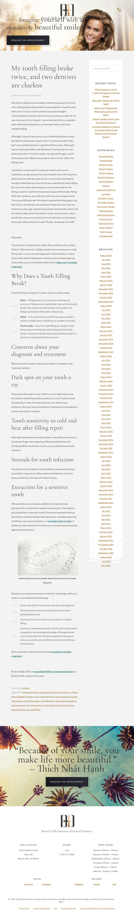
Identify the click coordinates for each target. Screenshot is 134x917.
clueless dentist (45, 692)
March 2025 (105, 326)
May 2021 (105, 519)
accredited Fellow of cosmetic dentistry (54, 671)
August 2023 (106, 406)
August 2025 (106, 306)
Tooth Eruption (106, 219)
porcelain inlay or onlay (60, 521)
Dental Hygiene (106, 169)
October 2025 (106, 297)
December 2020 (106, 540)
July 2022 (106, 461)
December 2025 (106, 289)
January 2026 (106, 285)
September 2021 (105, 502)
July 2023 (106, 410)
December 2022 (106, 440)
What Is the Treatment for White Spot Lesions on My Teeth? (106, 111)
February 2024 (106, 381)
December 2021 (106, 490)
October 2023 (106, 398)
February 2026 (106, 280)
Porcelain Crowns (106, 198)
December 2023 (106, 389)
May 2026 (105, 268)
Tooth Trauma (106, 232)
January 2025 (106, 335)
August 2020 (106, 557)
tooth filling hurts (48, 701)
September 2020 (105, 553)
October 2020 (106, 549)
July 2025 (106, 310)
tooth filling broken (32, 701)
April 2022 (106, 473)
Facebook (28, 884)
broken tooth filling (30, 692)
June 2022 (106, 465)
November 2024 (106, 343)
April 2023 (106, 423)
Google (96, 884)
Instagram (46, 884)
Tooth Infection (106, 227)
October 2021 (106, 498)
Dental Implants (106, 173)
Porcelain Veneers (106, 202)
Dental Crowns (106, 165)
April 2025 (106, 322)
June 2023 (106, 414)
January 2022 (106, 486)
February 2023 (106, 431)
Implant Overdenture (106, 190)
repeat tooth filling (62, 697)
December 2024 (106, 339)
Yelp (114, 884)
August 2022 (106, 456)
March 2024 (105, 377)
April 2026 (106, 272)
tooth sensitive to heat (65, 705)
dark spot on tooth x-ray (61, 692)
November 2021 (106, 494)
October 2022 (106, 448)
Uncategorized (106, 236)
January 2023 (106, 435)
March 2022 (105, 477)
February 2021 (106, 532)
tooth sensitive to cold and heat (42, 705)
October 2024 (106, 347)
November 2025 (106, 293)
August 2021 (106, 507)
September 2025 (105, 301)
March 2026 (105, 276)
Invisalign (26, 688)
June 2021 (106, 515)
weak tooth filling (18, 710)
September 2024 (105, 352)
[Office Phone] (119, 12)
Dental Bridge (106, 160)
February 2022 (106, 481)
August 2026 (106, 255)
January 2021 (106, 536)
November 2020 (106, 544)
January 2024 (106, 385)
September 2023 (105, 402)
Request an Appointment (28, 40)
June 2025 (106, 314)
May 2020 (105, 565)
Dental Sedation (106, 181)
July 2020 (106, 561)
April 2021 (106, 523)
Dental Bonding (106, 156)
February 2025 (106, 331)
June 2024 (106, 364)
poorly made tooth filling (44, 697)
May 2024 (105, 368)
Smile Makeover (106, 211)
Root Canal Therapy (106, 206)
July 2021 (106, 511)
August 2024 (106, 356)
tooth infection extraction (66, 701)
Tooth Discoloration (106, 215)
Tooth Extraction (105, 223)
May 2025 (105, 318)
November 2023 (106, 394)
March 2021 (105, 528)
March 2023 (105, 427)
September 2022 (105, 452)
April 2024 (106, 373)
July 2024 (106, 360)
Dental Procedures (105, 177)
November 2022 (106, 444)
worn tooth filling (33, 710)
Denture (106, 185)
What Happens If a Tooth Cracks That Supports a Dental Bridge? (106, 93)
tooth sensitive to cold (20, 705)
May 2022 (105, 469)
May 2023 (105, 419)
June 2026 (106, 264)
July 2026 (106, 259)
